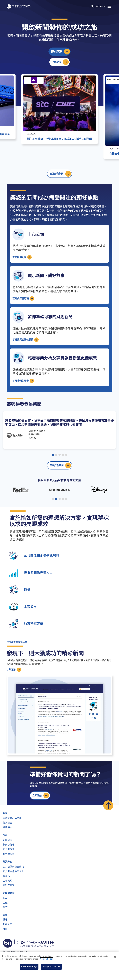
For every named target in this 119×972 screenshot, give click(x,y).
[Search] (92, 6)
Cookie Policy (46, 959)
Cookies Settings (29, 966)
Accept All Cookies (51, 966)
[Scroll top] (108, 805)
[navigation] (109, 6)
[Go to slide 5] (66, 455)
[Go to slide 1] (53, 455)
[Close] (115, 956)
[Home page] (18, 6)
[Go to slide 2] (56, 455)
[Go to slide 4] (63, 455)
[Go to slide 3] (59, 455)
